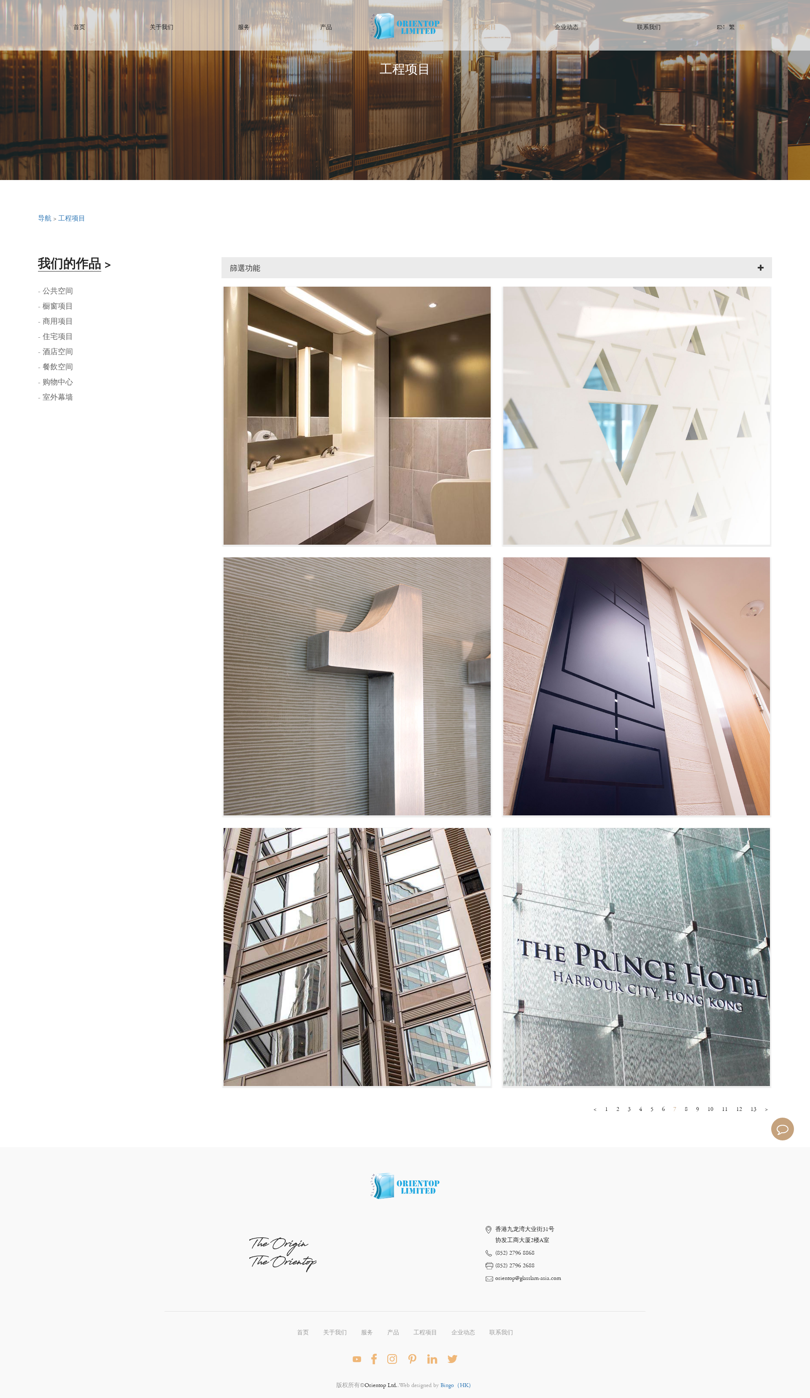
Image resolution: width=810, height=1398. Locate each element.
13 (753, 1109)
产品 (326, 27)
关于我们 (161, 27)
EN (721, 27)
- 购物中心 (55, 382)
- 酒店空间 (55, 352)
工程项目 (484, 27)
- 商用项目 (55, 321)
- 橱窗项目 (55, 306)
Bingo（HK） (457, 1385)
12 (739, 1109)
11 (725, 1109)
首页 (79, 27)
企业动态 (566, 27)
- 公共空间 (55, 291)
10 (710, 1109)
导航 (44, 218)
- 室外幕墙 (55, 397)
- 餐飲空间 (55, 367)
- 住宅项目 (55, 337)
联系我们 (649, 27)
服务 (244, 27)
